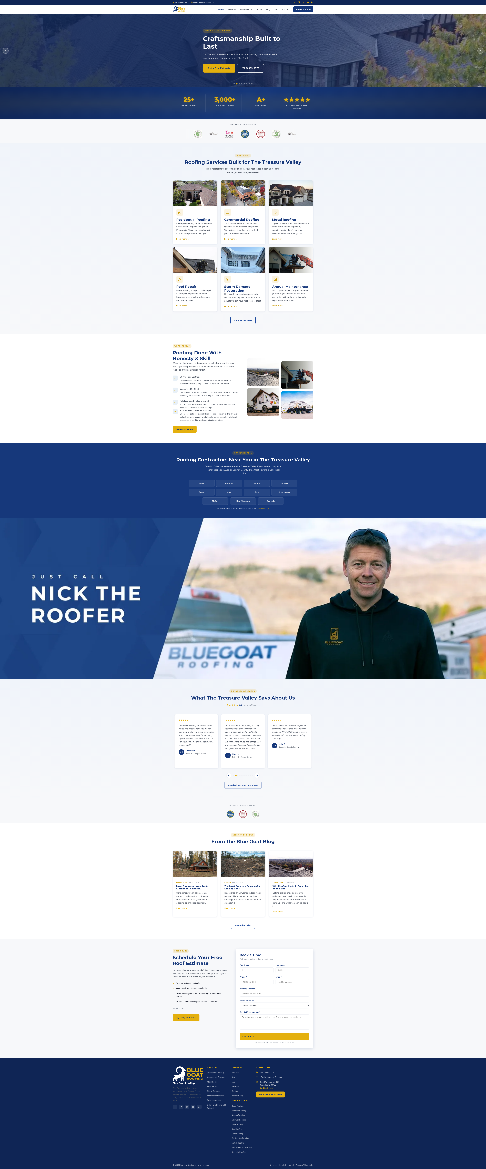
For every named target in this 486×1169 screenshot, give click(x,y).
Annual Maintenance (215, 1096)
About (259, 9)
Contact (286, 9)
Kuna (257, 492)
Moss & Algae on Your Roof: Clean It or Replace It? (192, 887)
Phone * (243, 977)
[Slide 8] (251, 83)
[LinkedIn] (312, 2)
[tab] (233, 775)
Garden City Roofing (240, 1138)
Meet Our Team (184, 429)
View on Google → (252, 705)
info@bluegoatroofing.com (203, 2)
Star (229, 492)
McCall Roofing (238, 1143)
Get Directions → (267, 1088)
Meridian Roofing (239, 1110)
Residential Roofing (215, 1073)
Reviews (235, 1086)
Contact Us (248, 1036)
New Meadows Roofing (242, 1147)
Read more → (182, 908)
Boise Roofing (238, 1106)
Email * (279, 977)
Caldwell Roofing (239, 1120)
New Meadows (243, 501)
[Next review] (257, 775)
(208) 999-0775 (181, 2)
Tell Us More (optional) (250, 1012)
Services (232, 9)
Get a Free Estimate (219, 68)
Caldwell (284, 483)
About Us (235, 1073)
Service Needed (247, 1000)
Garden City (284, 492)
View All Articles (243, 925)
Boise (201, 483)
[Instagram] (299, 2)
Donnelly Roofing (239, 1152)
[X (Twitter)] (303, 2)
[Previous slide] (6, 51)
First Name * (245, 965)
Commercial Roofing (216, 1077)
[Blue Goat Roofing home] (179, 9)
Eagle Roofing (237, 1124)
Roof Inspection (214, 1100)
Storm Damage (213, 1091)
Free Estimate (303, 9)
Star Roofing (237, 1129)
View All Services (243, 320)
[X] (187, 1107)
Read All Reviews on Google (243, 785)
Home (221, 9)
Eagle (201, 492)
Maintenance (246, 9)
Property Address (247, 989)
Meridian (229, 483)
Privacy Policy (237, 1096)
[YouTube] (308, 2)
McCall (215, 501)
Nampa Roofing (238, 1115)
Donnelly (271, 501)
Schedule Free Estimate (270, 1094)
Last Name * (281, 965)
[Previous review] (228, 775)
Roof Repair (212, 1086)
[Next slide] (480, 51)
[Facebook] (295, 2)
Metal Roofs (212, 1082)
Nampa (257, 483)
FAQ (276, 9)
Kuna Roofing (237, 1134)
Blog (268, 9)
